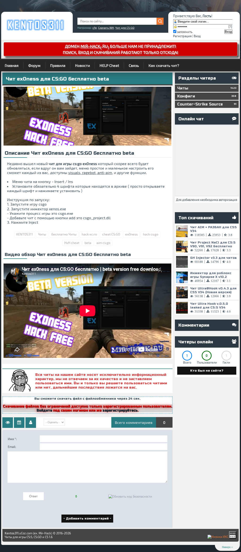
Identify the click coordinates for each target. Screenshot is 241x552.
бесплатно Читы (63, 234)
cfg (94, 27)
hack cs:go (150, 234)
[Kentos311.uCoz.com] (35, 31)
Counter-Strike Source (206, 104)
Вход (197, 36)
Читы (42, 234)
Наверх (226, 546)
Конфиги (206, 96)
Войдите (44, 410)
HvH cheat (71, 243)
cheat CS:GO (111, 234)
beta (87, 243)
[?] (230, 26)
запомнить (185, 32)
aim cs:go (103, 243)
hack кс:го (89, 234)
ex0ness (131, 234)
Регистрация (182, 36)
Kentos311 (12, 533)
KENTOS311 (24, 234)
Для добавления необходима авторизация (206, 200)
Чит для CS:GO (124, 27)
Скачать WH (106, 27)
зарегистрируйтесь (119, 410)
